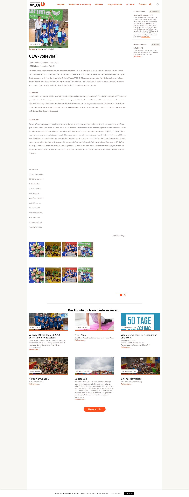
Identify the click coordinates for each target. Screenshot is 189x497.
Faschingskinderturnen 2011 (143, 15)
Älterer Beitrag (140, 11)
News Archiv (94, 409)
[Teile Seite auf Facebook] (120, 294)
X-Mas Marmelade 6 (39, 378)
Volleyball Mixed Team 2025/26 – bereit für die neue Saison (45, 336)
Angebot (61, 4)
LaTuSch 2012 (138, 48)
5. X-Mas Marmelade (131, 378)
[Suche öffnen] (150, 4)
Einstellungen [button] (116, 493)
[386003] (53, 249)
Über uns (142, 4)
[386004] (69, 249)
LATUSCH (130, 4)
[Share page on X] (124, 294)
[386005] (85, 249)
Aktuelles (99, 4)
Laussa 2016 (81, 378)
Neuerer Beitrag (140, 44)
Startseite (32, 49)
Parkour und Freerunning (80, 4)
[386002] (36, 249)
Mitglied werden (115, 4)
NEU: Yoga (80, 334)
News (39, 49)
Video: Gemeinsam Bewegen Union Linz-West (139, 336)
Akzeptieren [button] (129, 493)
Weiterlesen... (145, 37)
